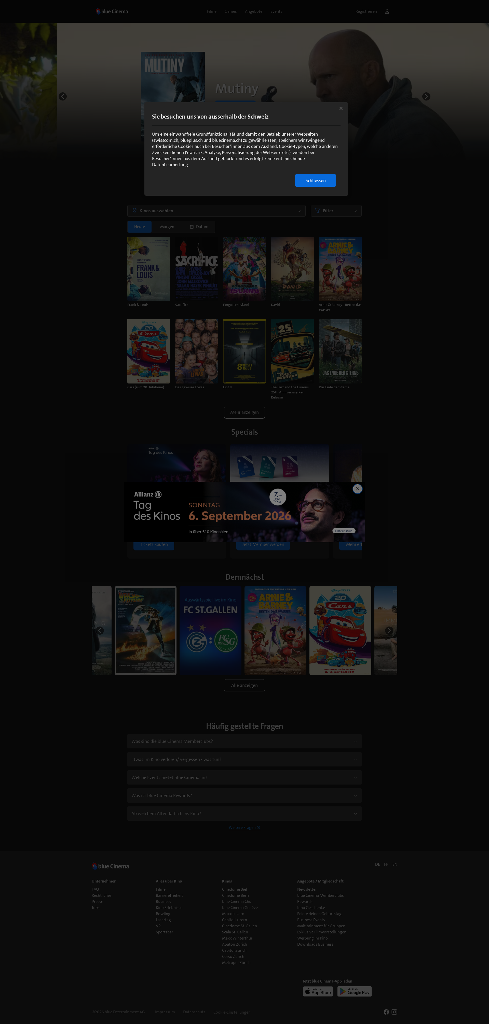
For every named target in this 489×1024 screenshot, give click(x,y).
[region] (246, 149)
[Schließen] (341, 108)
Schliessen (316, 180)
